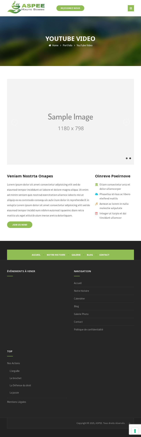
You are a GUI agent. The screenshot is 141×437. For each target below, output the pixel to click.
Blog (90, 254)
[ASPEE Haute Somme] (26, 7)
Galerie (76, 254)
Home (55, 45)
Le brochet (15, 378)
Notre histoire (56, 254)
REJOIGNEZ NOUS (70, 8)
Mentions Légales (16, 401)
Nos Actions (13, 363)
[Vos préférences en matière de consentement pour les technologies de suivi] (135, 431)
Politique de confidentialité (88, 329)
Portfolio (67, 45)
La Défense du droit (20, 385)
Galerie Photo (81, 314)
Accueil (36, 254)
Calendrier (79, 298)
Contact (104, 254)
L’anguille (15, 371)
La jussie (14, 392)
